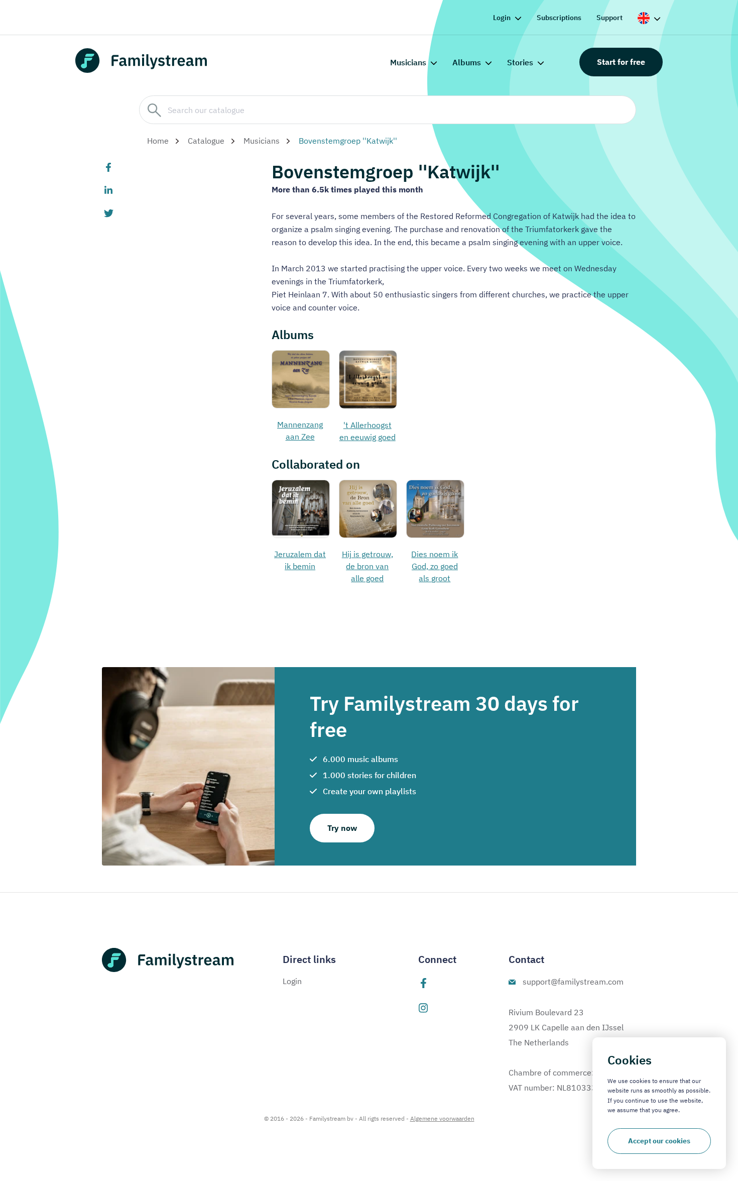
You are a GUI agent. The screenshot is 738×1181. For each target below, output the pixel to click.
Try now (342, 828)
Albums (466, 62)
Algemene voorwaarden (442, 1118)
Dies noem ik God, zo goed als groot (434, 566)
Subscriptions (559, 17)
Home (158, 141)
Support (609, 17)
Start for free (621, 62)
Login (502, 17)
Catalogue (206, 141)
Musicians (408, 62)
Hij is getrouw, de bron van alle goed (367, 566)
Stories (520, 62)
